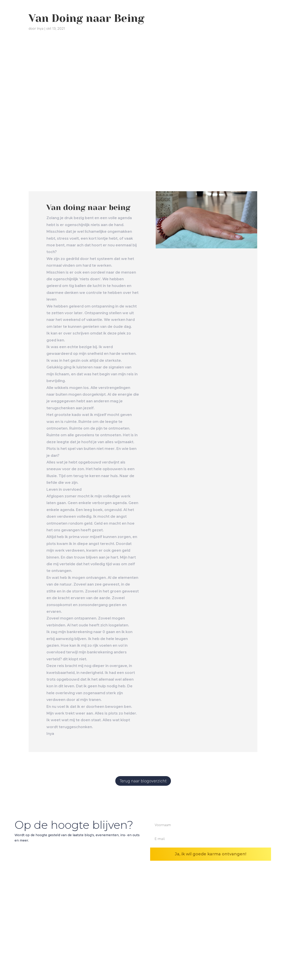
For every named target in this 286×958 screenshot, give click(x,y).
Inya (40, 28)
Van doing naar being (88, 207)
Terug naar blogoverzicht (143, 780)
